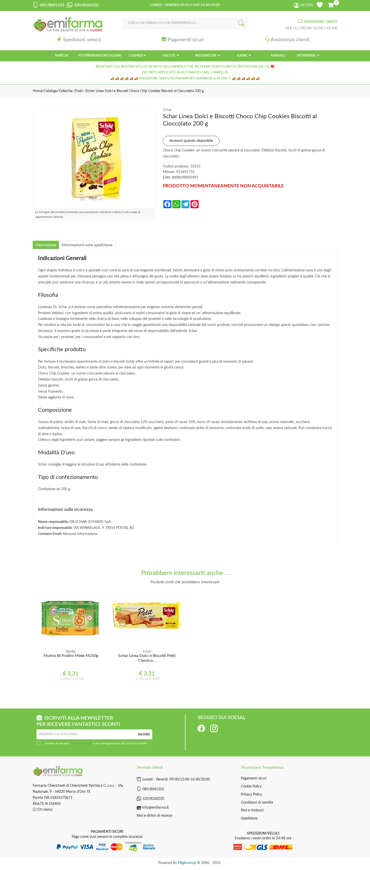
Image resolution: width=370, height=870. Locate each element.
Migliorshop (187, 863)
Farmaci (278, 55)
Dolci (79, 91)
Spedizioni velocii (82, 39)
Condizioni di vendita (257, 802)
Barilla (71, 651)
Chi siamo (44, 809)
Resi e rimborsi (252, 810)
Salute (169, 55)
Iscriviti (144, 734)
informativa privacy (81, 743)
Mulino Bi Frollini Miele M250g (71, 656)
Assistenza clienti (290, 39)
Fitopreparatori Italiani (99, 55)
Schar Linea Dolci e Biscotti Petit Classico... (147, 658)
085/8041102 (153, 789)
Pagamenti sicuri (186, 39)
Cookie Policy (251, 786)
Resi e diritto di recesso (154, 815)
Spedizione (249, 818)
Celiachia (66, 91)
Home (37, 91)
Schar (167, 110)
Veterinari (306, 55)
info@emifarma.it (155, 807)
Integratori (206, 55)
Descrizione (45, 245)
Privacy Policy (251, 794)
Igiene (242, 55)
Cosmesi (136, 55)
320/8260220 (153, 799)
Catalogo (50, 91)
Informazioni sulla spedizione (87, 245)
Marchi (61, 55)
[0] (331, 4)
